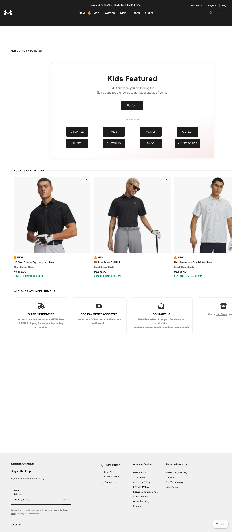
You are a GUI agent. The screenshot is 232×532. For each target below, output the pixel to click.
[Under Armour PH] (8, 13)
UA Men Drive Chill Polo (107, 262)
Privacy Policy (141, 487)
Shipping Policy (141, 482)
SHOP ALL (77, 131)
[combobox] (197, 12)
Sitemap (137, 506)
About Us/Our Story (176, 472)
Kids (24, 50)
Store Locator (140, 496)
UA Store (221, 314)
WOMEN (150, 131)
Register (212, 5)
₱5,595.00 (20, 271)
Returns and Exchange (145, 491)
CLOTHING (114, 143)
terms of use (51, 510)
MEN (114, 131)
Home (14, 50)
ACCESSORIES (187, 143)
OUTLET (187, 131)
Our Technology (174, 482)
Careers (170, 477)
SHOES (77, 143)
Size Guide (139, 477)
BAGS (151, 143)
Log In (225, 5)
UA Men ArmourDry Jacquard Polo (34, 262)
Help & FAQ (139, 472)
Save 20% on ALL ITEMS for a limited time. (116, 4)
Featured (36, 50)
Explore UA (172, 487)
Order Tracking (141, 501)
